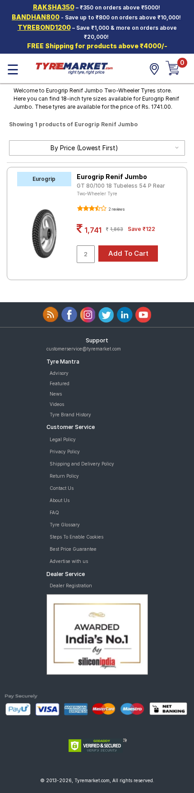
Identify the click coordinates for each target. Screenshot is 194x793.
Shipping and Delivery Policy (82, 463)
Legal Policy (63, 439)
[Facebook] (69, 315)
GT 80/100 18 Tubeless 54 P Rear (121, 185)
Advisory (59, 373)
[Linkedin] (125, 315)
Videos (57, 404)
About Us (59, 500)
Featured (59, 383)
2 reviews (116, 209)
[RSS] (51, 315)
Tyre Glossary (65, 524)
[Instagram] (88, 315)
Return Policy (64, 476)
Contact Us (62, 488)
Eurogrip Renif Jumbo (112, 176)
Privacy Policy (65, 451)
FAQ (54, 512)
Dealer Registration (71, 585)
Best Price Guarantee (73, 549)
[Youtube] (143, 315)
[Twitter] (106, 315)
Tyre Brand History (70, 414)
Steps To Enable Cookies (76, 536)
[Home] (73, 67)
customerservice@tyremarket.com (83, 348)
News (56, 393)
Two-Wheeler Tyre (97, 193)
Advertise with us (69, 561)
